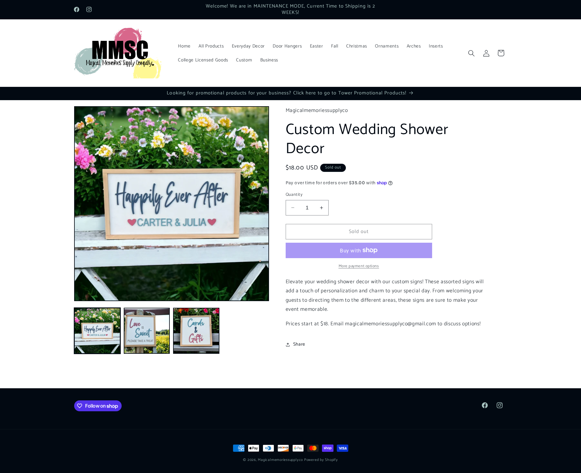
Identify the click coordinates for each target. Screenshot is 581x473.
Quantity (294, 195)
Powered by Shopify (321, 460)
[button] (471, 53)
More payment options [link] (359, 266)
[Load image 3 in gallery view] (196, 331)
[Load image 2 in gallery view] (147, 331)
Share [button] (299, 344)
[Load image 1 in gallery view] (97, 331)
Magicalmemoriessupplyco (280, 460)
